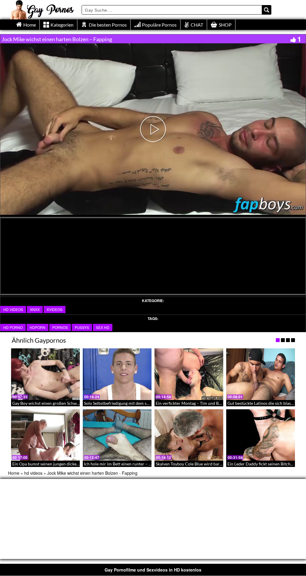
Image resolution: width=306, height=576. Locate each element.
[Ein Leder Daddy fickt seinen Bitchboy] (260, 435)
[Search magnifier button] (266, 10)
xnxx (35, 309)
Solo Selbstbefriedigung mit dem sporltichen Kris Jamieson (138, 403)
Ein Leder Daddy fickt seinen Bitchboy (262, 463)
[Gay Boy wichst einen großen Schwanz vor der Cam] (45, 374)
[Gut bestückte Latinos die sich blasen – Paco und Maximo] (260, 374)
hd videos (13, 309)
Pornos (60, 327)
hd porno (13, 327)
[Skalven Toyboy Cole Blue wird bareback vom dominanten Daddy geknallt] (188, 435)
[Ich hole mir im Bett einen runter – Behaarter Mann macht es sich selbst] (117, 435)
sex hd (102, 327)
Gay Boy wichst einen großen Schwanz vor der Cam (59, 403)
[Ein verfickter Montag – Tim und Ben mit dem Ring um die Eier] (188, 374)
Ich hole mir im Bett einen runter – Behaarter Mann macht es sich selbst (150, 463)
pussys (82, 327)
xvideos (54, 309)
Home (13, 473)
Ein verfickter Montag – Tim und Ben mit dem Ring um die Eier (213, 403)
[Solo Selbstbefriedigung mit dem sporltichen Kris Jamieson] (117, 374)
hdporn (37, 327)
